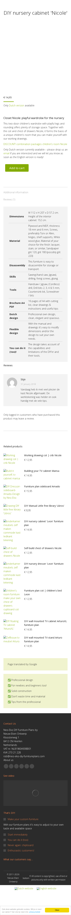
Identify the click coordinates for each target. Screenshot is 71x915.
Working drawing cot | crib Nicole (43, 455)
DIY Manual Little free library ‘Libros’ (44, 505)
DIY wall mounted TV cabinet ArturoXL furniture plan (45, 623)
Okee (57, 910)
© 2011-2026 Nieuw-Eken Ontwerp (13, 878)
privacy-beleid (34, 912)
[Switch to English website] (46, 888)
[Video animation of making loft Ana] (35, 793)
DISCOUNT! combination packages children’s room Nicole (35, 144)
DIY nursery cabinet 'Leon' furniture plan (43, 523)
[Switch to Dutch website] (24, 888)
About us (8, 760)
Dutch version (17, 105)
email (6, 153)
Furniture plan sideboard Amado (42, 486)
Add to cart (16, 168)
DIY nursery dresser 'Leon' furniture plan (44, 565)
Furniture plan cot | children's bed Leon (43, 592)
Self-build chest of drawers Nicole (43, 548)
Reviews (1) (9, 199)
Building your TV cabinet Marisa (41, 470)
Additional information (15, 192)
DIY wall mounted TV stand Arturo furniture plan (43, 639)
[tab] (35, 190)
